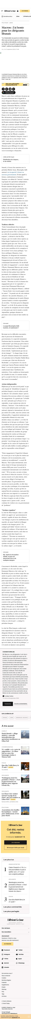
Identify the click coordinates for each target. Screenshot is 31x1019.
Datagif (8, 1012)
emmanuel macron (22, 717)
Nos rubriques (6, 928)
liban (11, 717)
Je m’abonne (15, 842)
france (5, 717)
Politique (5, 22)
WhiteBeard (14, 1013)
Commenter (8, 703)
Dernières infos (7, 16)
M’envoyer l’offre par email (15, 847)
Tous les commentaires (20, 703)
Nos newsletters (6, 932)
